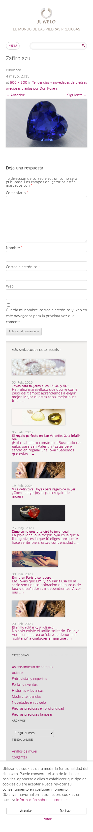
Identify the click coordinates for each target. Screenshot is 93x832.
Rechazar (67, 811)
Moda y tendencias (26, 697)
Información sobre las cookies (41, 800)
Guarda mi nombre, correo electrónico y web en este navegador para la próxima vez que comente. (46, 316)
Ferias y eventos (24, 685)
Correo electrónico (23, 267)
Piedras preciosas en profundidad (38, 708)
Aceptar (26, 811)
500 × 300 (18, 82)
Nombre (14, 248)
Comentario (17, 193)
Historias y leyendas (27, 691)
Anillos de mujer (24, 751)
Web (10, 286)
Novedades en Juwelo (29, 702)
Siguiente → (77, 95)
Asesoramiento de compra (32, 667)
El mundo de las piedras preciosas (46, 16)
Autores (18, 673)
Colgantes (19, 757)
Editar (46, 819)
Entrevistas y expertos (29, 679)
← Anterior (15, 95)
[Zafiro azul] (46, 123)
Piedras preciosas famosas (32, 714)
